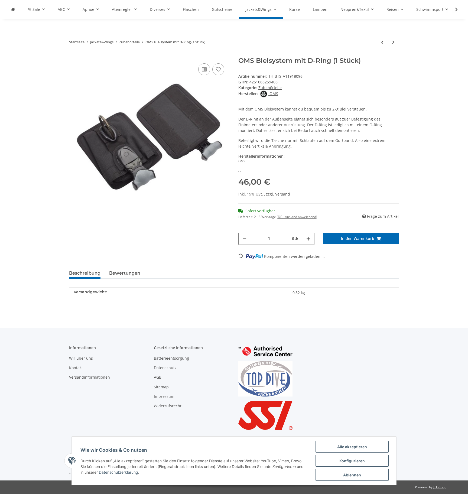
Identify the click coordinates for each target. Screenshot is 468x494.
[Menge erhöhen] (308, 239)
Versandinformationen (89, 377)
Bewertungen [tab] (124, 273)
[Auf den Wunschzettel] (218, 69)
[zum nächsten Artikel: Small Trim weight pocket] (393, 42)
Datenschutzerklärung (118, 472)
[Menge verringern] (245, 239)
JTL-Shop (439, 487)
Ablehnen (352, 475)
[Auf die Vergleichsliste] (204, 69)
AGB (157, 377)
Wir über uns (81, 358)
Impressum (164, 396)
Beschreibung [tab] (84, 273)
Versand (282, 194)
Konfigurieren (352, 461)
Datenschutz (165, 367)
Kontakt (76, 367)
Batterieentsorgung (171, 358)
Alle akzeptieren (352, 446)
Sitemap (161, 386)
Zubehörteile (270, 87)
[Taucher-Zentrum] (13, 9)
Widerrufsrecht (167, 405)
